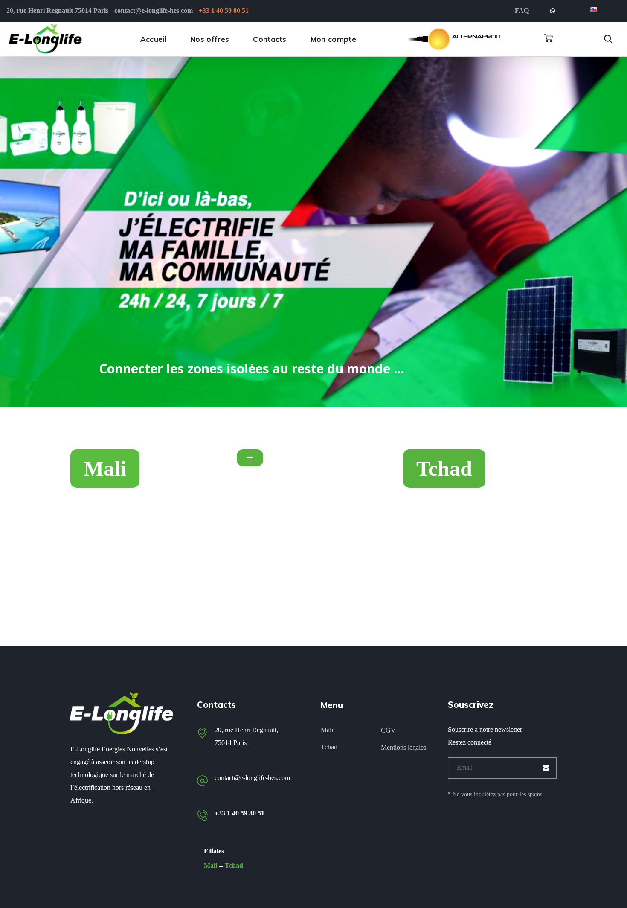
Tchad (234, 865)
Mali (210, 865)
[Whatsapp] (552, 11)
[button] (548, 38)
